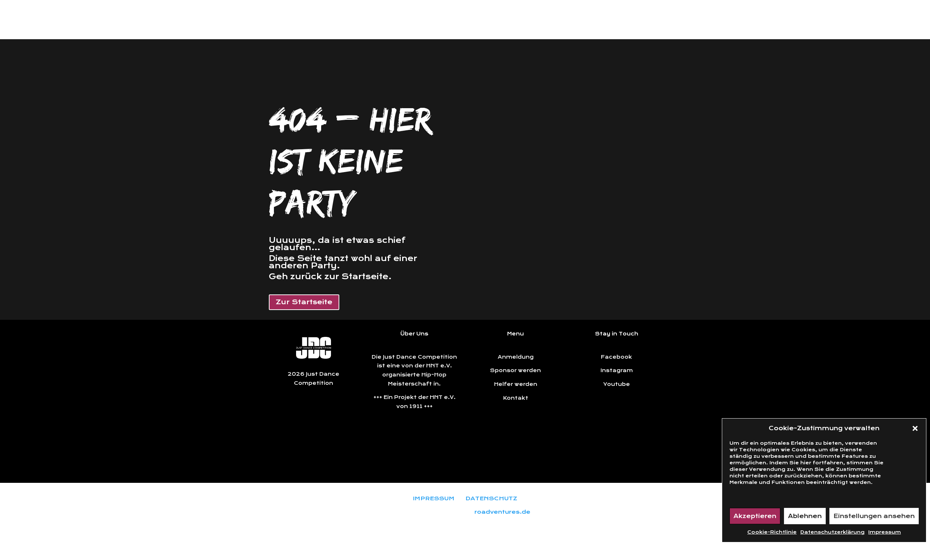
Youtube (616, 384)
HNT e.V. (443, 397)
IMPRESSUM (433, 498)
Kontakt (515, 398)
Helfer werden (515, 384)
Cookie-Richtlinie (772, 532)
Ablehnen (805, 516)
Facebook (616, 357)
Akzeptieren (754, 516)
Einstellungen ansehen (874, 516)
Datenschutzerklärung (832, 532)
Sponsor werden (515, 370)
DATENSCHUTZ (491, 498)
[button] (915, 428)
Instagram (617, 370)
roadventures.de (502, 512)
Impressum (884, 532)
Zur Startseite (304, 302)
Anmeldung (516, 357)
